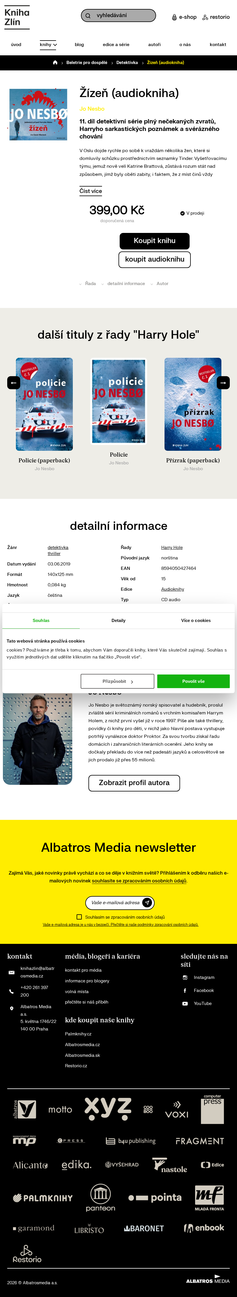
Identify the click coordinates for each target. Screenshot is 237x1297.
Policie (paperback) (44, 460)
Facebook (204, 990)
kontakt (218, 45)
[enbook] (204, 1228)
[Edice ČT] (212, 1165)
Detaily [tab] (119, 620)
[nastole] (170, 1165)
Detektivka (127, 62)
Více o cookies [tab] (196, 620)
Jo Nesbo (92, 108)
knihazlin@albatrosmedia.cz (37, 972)
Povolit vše (193, 681)
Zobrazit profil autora (134, 782)
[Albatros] (24, 1109)
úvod (16, 45)
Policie (119, 454)
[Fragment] (200, 1141)
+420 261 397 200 (34, 991)
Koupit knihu (154, 240)
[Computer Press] (212, 1109)
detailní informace (126, 284)
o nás (185, 45)
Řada (90, 284)
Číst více (90, 191)
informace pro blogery (87, 981)
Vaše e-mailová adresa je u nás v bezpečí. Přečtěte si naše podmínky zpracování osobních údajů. (121, 924)
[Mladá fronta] (209, 1198)
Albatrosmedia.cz (82, 1045)
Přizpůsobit (114, 681)
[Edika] (76, 1165)
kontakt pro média (83, 970)
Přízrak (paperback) (193, 460)
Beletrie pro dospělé (86, 62)
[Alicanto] (30, 1165)
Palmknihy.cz (78, 1034)
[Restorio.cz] (27, 1253)
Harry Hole (172, 547)
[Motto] (60, 1109)
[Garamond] (33, 1228)
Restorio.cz (76, 1066)
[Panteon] (100, 1198)
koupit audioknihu (154, 259)
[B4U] (131, 1141)
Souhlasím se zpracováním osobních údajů (125, 917)
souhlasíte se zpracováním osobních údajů (139, 881)
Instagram (204, 977)
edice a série (116, 45)
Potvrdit (147, 902)
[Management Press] (24, 1141)
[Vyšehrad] (122, 1165)
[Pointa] (155, 1198)
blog (79, 45)
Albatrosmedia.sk (82, 1055)
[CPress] (71, 1141)
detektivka (58, 547)
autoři (154, 45)
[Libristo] (89, 1228)
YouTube (203, 1003)
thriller (54, 554)
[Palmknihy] (42, 1198)
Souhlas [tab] (41, 620)
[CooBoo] (148, 1109)
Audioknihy (172, 589)
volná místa (77, 992)
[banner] (17, 17)
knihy (46, 45)
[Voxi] (176, 1109)
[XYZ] (108, 1109)
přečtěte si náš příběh (86, 1002)
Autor (163, 284)
